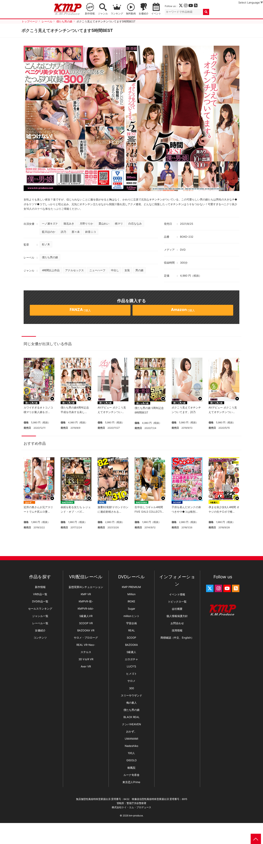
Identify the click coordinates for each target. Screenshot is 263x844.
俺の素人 (131, 702)
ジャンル (103, 13)
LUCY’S (131, 666)
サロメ (131, 680)
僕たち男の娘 (50, 257)
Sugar (131, 608)
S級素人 (214, 502)
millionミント (131, 616)
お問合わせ (177, 623)
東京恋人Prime (131, 782)
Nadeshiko (131, 745)
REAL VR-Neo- (85, 644)
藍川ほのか (48, 231)
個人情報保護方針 (177, 616)
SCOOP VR (86, 623)
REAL (102, 502)
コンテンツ (40, 637)
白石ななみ (135, 223)
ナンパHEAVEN (131, 724)
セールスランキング (40, 608)
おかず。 (29, 502)
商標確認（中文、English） (177, 637)
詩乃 (63, 231)
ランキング (117, 13)
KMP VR (86, 594)
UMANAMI (131, 738)
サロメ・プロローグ (86, 637)
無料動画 (131, 13)
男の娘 (139, 270)
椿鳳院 (131, 767)
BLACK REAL (131, 717)
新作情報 (40, 587)
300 (131, 688)
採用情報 (177, 630)
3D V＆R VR (85, 659)
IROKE (131, 601)
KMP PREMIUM (131, 587)
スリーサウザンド (131, 695)
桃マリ (119, 223)
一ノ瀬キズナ (50, 223)
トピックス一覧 (177, 601)
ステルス (86, 652)
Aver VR (86, 666)
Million (131, 594)
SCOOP (177, 502)
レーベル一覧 (40, 623)
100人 (131, 753)
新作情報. (90, 13)
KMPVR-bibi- (86, 608)
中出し (115, 270)
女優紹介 (144, 13)
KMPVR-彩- (86, 601)
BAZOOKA (67, 502)
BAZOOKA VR (85, 630)
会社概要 (177, 608)
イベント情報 (177, 594)
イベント (156, 13)
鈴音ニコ (90, 231)
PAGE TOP (256, 839)
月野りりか (86, 223)
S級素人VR (85, 616)
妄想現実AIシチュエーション (86, 587)
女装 (127, 270)
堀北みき (68, 223)
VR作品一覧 (40, 594)
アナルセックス (74, 270)
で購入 (80, 309)
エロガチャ (131, 659)
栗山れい (104, 223)
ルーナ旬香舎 (131, 774)
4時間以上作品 (51, 270)
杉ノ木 (46, 244)
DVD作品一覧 (40, 601)
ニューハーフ (97, 270)
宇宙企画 (131, 623)
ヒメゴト (131, 673)
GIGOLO (131, 760)
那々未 (76, 231)
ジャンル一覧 (40, 616)
